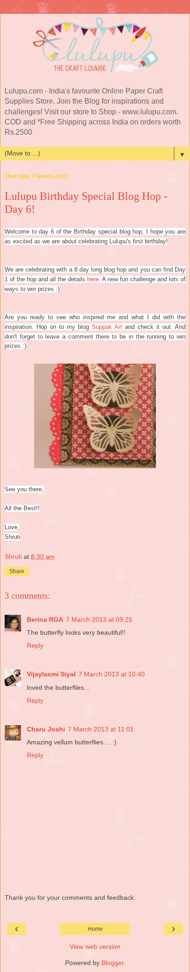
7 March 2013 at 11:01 (101, 729)
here (93, 279)
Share (16, 571)
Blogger (112, 962)
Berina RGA (45, 619)
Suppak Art (107, 326)
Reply (35, 645)
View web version (95, 946)
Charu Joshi (46, 729)
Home (95, 929)
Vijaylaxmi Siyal (51, 674)
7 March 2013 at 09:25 (99, 619)
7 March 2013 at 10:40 (111, 674)
